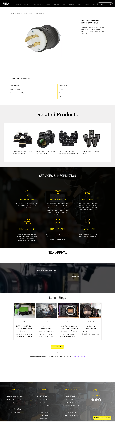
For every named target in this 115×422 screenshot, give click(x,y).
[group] (57, 142)
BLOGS (94, 390)
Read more (84, 33)
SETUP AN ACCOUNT (27, 229)
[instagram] (99, 399)
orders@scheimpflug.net (15, 409)
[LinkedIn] (92, 399)
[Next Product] (105, 139)
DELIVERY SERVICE (87, 229)
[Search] (111, 4)
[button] (57, 237)
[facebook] (96, 399)
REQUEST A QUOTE (57, 229)
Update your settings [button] (78, 356)
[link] (21, 79)
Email (38, 275)
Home (11, 13)
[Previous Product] (10, 139)
